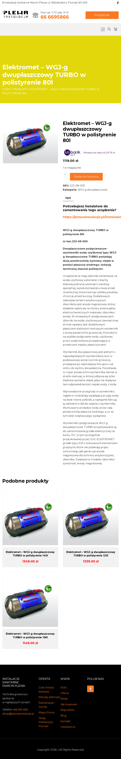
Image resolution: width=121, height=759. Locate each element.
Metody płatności (49, 697)
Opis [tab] (68, 197)
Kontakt (65, 721)
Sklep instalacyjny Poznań (46, 722)
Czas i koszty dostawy (46, 689)
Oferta (64, 693)
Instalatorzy (67, 726)
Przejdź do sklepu (102, 16)
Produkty (20, 89)
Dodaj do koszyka (86, 176)
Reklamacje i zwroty (47, 704)
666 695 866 (20, 709)
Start (6, 89)
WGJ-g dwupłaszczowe (92, 189)
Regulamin (67, 709)
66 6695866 (55, 17)
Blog (63, 715)
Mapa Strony (47, 712)
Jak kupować (68, 704)
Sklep (64, 698)
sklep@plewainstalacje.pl (18, 713)
